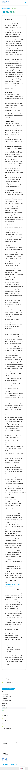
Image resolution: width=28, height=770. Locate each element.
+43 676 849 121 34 (8, 682)
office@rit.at (6, 684)
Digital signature (6, 8)
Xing (5, 718)
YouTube (6, 720)
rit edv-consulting (7, 728)
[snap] (5, 752)
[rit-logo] (5, 1)
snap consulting (7, 726)
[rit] (5, 758)
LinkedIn (6, 715)
